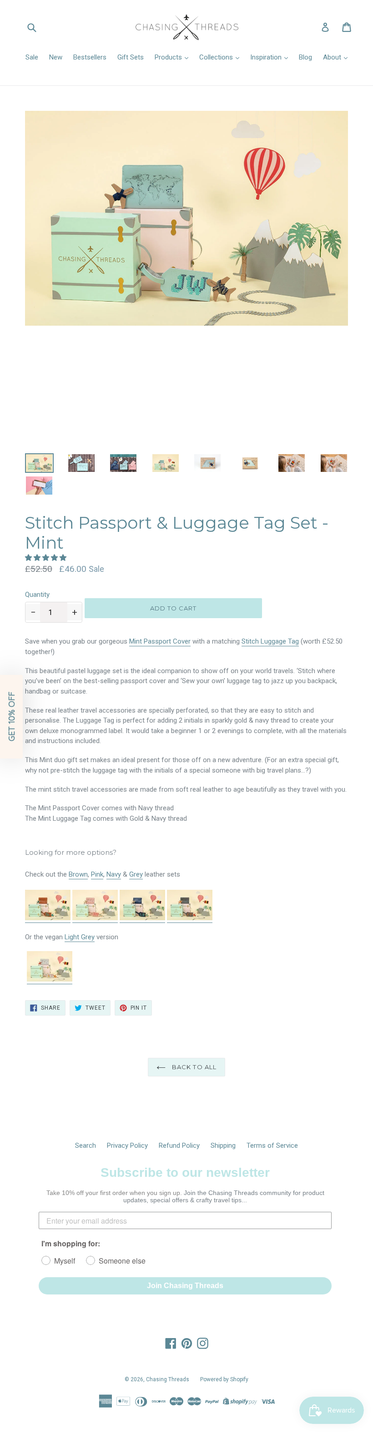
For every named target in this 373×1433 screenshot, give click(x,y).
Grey (136, 874)
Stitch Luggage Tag (270, 641)
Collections (217, 57)
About (333, 57)
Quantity (37, 594)
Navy (113, 874)
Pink (97, 874)
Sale (31, 57)
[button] (46, 558)
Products (169, 57)
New (55, 57)
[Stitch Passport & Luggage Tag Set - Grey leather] (189, 918)
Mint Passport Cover (160, 641)
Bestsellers (89, 57)
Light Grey (80, 937)
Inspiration (266, 57)
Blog (305, 57)
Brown (78, 874)
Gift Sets (130, 57)
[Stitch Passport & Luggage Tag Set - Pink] (95, 918)
